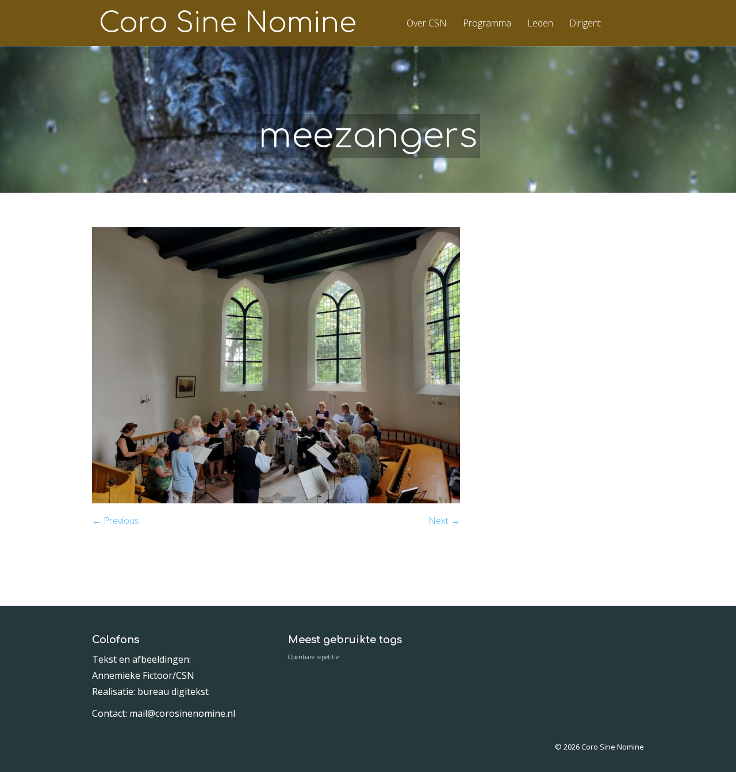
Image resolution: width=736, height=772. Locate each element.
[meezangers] (276, 500)
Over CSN (427, 23)
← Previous (115, 520)
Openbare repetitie (313, 657)
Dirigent (585, 23)
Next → (444, 520)
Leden (540, 23)
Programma (487, 23)
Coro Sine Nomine (227, 23)
